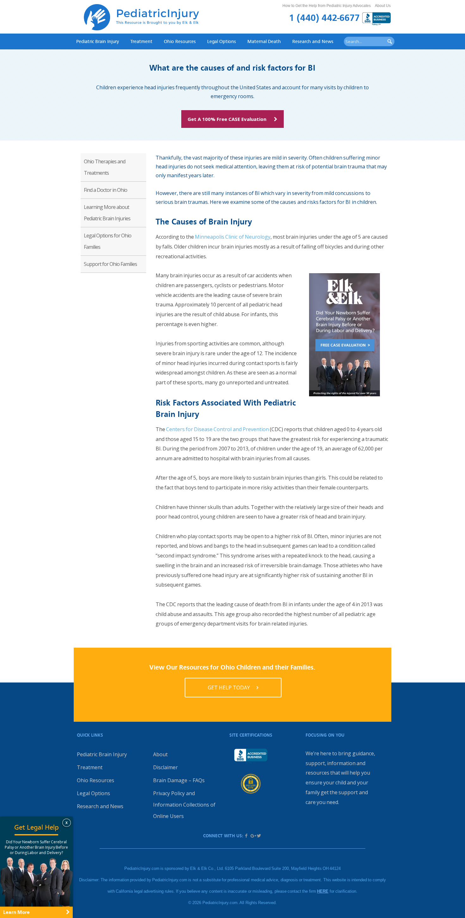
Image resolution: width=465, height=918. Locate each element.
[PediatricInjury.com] (141, 19)
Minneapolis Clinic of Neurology (232, 236)
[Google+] (253, 835)
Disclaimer (165, 767)
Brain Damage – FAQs (179, 780)
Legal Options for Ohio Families (107, 241)
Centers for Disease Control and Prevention (217, 429)
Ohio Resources (180, 41)
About (160, 754)
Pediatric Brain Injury (97, 41)
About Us (383, 5)
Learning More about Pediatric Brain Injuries (107, 213)
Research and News (312, 41)
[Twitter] (259, 835)
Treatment (141, 41)
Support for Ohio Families (110, 264)
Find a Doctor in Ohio (105, 189)
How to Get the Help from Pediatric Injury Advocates (326, 5)
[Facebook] (246, 835)
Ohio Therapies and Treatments (104, 167)
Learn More (16, 912)
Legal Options (221, 41)
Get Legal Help (36, 827)
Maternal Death (264, 41)
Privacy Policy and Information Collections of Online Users (184, 805)
